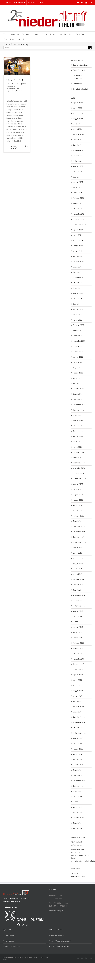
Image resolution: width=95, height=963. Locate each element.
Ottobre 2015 (78, 786)
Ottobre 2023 (78, 283)
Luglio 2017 (77, 680)
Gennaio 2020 (78, 521)
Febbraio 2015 (78, 817)
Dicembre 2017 (79, 653)
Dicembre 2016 (79, 717)
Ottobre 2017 (78, 664)
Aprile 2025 (77, 187)
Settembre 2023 (79, 288)
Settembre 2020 (79, 478)
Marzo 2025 (77, 193)
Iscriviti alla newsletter (60, 946)
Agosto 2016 (78, 738)
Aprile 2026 (77, 124)
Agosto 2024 (78, 230)
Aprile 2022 (77, 378)
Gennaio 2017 (78, 712)
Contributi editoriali (80, 89)
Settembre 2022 (79, 351)
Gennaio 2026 (78, 140)
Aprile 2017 (77, 696)
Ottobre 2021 (78, 410)
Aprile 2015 (77, 807)
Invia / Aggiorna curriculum (61, 941)
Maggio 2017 (78, 690)
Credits (5, 959)
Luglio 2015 (77, 796)
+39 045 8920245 (82, 855)
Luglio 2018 (77, 616)
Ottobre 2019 (78, 537)
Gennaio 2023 (78, 330)
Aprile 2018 (77, 632)
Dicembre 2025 (79, 145)
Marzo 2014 (77, 828)
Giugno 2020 (78, 494)
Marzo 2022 (77, 383)
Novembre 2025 (79, 150)
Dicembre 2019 (79, 526)
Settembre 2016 (79, 733)
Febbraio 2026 (78, 134)
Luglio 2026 (77, 108)
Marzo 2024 (77, 256)
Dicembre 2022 (79, 335)
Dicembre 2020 (79, 463)
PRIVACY (36, 957)
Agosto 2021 (78, 420)
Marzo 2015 (77, 812)
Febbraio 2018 (78, 643)
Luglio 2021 (77, 426)
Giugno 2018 (78, 622)
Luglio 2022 (77, 362)
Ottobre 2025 (78, 155)
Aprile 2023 (77, 314)
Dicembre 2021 (79, 399)
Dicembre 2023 (79, 272)
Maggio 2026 (78, 118)
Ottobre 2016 (78, 728)
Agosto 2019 (78, 547)
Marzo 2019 (77, 574)
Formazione (77, 83)
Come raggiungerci (56, 910)
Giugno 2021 (78, 431)
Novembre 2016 (79, 722)
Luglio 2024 (77, 235)
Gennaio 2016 (78, 770)
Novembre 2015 (79, 780)
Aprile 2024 (77, 251)
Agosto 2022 (78, 357)
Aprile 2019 (77, 569)
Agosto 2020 (78, 484)
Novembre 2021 (79, 404)
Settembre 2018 (79, 606)
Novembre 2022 (79, 341)
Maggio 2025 (78, 182)
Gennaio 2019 (78, 584)
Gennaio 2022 (78, 394)
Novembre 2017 (79, 659)
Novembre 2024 (79, 214)
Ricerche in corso (57, 935)
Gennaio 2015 (78, 823)
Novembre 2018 (79, 595)
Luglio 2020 (77, 489)
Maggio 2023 (78, 309)
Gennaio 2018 (78, 648)
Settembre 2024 (79, 224)
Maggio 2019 (78, 563)
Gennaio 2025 (78, 203)
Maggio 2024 (78, 245)
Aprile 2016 (77, 754)
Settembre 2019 (79, 542)
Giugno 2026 (78, 113)
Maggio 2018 (78, 627)
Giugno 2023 (78, 304)
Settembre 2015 (79, 791)
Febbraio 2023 (78, 325)
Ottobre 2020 (78, 473)
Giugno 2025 (78, 177)
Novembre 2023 (79, 277)
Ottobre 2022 (78, 346)
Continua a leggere (12, 147)
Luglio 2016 (77, 743)
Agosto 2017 (78, 674)
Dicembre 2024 (79, 208)
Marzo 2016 (77, 759)
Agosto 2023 (78, 293)
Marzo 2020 (77, 510)
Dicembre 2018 (79, 590)
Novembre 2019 (79, 532)
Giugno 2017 (78, 685)
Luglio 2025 (77, 171)
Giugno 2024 (78, 240)
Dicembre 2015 (79, 775)
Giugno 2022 (78, 367)
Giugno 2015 (78, 802)
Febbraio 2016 (78, 765)
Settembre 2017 (79, 669)
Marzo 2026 (77, 129)
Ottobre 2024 (78, 219)
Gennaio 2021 (78, 457)
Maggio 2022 (78, 373)
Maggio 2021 (78, 436)
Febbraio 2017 (78, 706)
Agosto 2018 (78, 611)
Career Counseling (79, 70)
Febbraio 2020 (78, 516)
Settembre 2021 (79, 415)
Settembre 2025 (79, 161)
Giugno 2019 (78, 558)
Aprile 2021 (77, 441)
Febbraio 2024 (78, 261)
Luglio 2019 (77, 553)
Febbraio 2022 (78, 389)
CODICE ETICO (44, 957)
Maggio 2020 (78, 500)
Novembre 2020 (79, 468)
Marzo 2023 (77, 320)
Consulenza (9, 935)
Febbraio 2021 (78, 452)
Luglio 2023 (77, 298)
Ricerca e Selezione (80, 65)
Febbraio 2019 (78, 579)
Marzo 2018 (77, 637)
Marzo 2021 (77, 447)
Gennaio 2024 (78, 267)
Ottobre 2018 (78, 600)
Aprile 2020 (77, 505)
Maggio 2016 (78, 749)
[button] (24, 39)
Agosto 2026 (78, 102)
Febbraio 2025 (78, 198)
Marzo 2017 (77, 701)
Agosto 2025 (78, 166)
